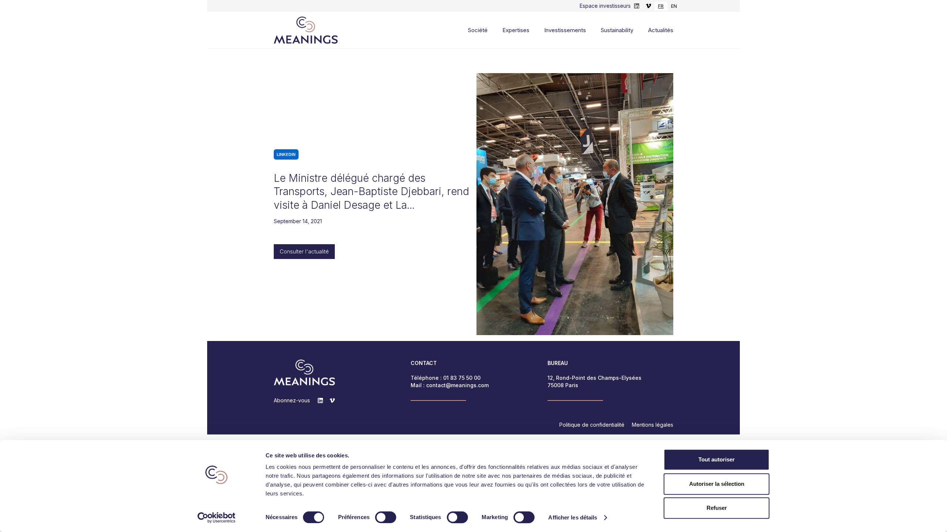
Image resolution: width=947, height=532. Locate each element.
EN (674, 6)
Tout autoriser (716, 459)
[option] (674, 6)
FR (661, 6)
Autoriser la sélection (716, 484)
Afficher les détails (572, 517)
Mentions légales (652, 425)
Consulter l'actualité (304, 251)
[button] (466, 30)
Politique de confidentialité (591, 425)
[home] (306, 30)
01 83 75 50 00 (462, 378)
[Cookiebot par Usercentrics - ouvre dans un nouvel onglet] (216, 517)
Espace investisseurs (605, 6)
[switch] (385, 517)
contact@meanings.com (457, 385)
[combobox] (660, 6)
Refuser (717, 508)
